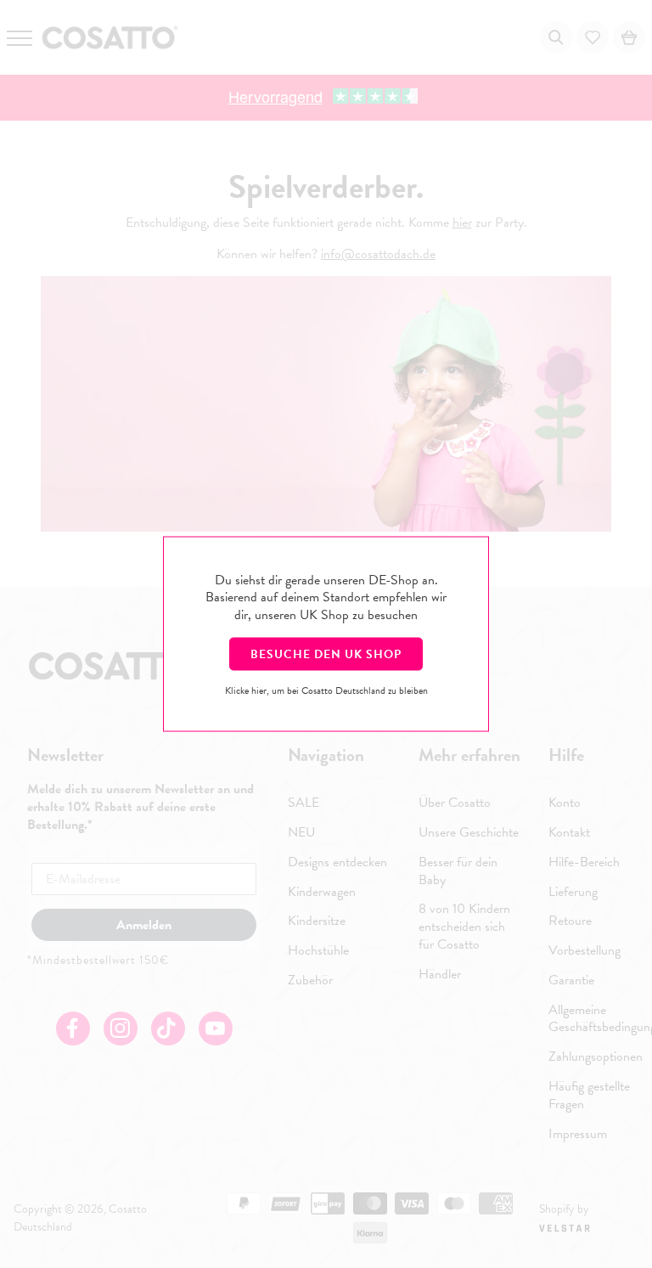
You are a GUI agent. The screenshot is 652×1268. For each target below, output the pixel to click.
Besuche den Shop (326, 653)
